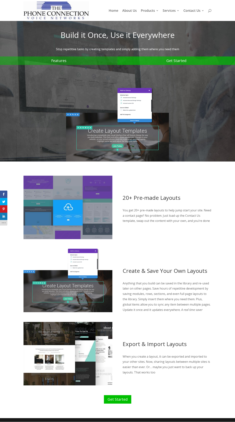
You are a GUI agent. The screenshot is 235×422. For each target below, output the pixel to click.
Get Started (176, 60)
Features (58, 60)
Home (113, 11)
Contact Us (191, 11)
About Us (129, 11)
